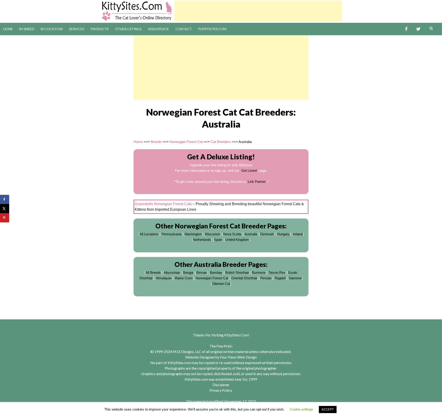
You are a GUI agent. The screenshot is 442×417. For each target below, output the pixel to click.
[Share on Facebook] (4, 199)
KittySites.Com (236, 335)
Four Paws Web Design (238, 357)
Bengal (188, 272)
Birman (201, 272)
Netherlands (202, 240)
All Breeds (153, 272)
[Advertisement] (258, 10)
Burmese (259, 272)
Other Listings (128, 29)
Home (8, 29)
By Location (52, 29)
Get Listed (249, 170)
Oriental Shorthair (244, 278)
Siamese (295, 278)
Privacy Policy (220, 390)
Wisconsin (212, 234)
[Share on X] (4, 208)
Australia (250, 234)
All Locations (149, 234)
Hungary (283, 234)
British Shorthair (237, 272)
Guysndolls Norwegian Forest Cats (163, 204)
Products (100, 29)
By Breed (26, 29)
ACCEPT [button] (328, 409)
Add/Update (158, 29)
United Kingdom (237, 240)
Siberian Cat (221, 284)
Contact (183, 29)
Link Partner (257, 182)
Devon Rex (276, 272)
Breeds (156, 142)
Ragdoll (280, 278)
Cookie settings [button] (301, 409)
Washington (193, 234)
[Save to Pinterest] (4, 217)
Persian (266, 278)
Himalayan (164, 278)
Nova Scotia (232, 234)
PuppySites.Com (212, 29)
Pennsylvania (171, 234)
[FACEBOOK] (406, 29)
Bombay (216, 272)
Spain (218, 240)
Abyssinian (172, 272)
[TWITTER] (418, 29)
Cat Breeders (221, 142)
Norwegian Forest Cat (186, 142)
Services (76, 29)
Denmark (267, 234)
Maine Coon (183, 278)
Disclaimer (221, 384)
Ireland (298, 234)
